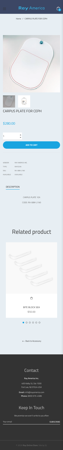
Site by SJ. (43, 445)
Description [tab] (13, 186)
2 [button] (26, 322)
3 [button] (30, 322)
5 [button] (36, 322)
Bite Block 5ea (31, 307)
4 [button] (33, 322)
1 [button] (23, 322)
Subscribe (55, 421)
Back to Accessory (33, 341)
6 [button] (39, 322)
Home (18, 18)
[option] (31, 283)
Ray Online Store (30, 445)
